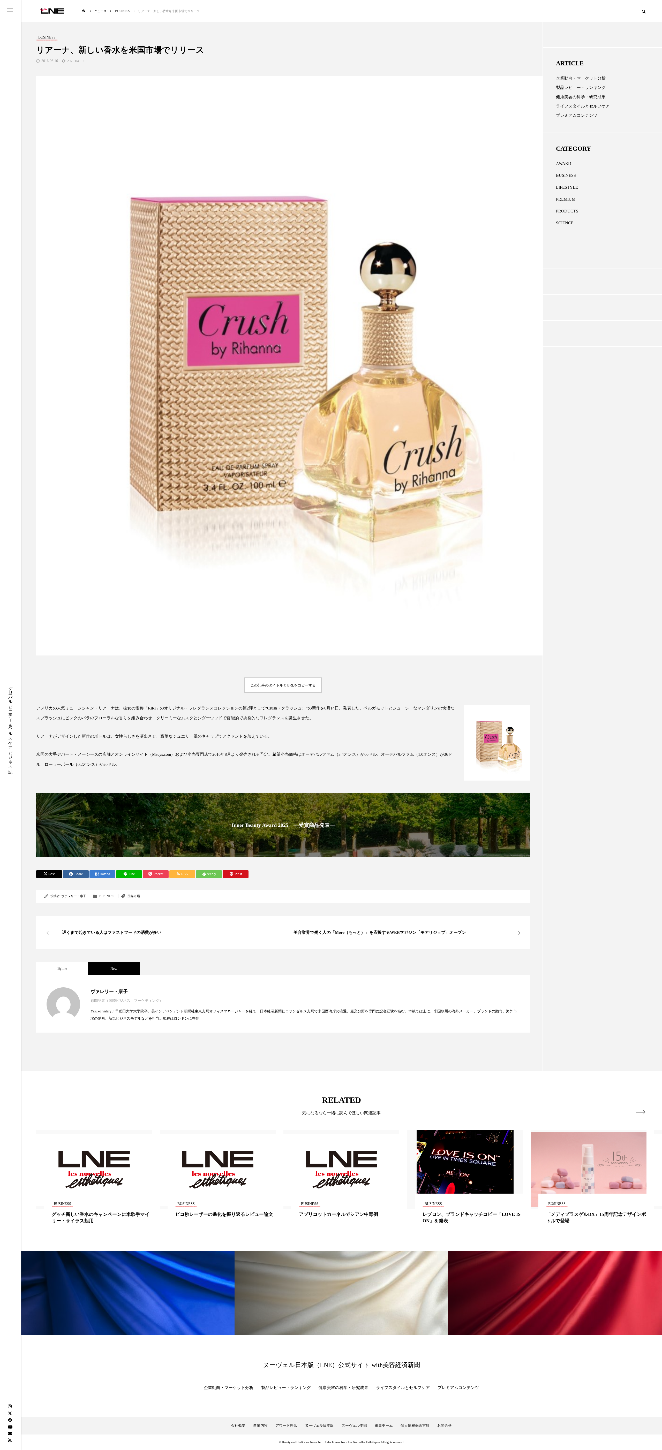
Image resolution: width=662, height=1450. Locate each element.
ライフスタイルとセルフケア (583, 106)
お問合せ (444, 1426)
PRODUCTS (567, 211)
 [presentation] (640, 1112)
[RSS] (10, 1440)
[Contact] (10, 1433)
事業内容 (260, 1426)
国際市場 (133, 896)
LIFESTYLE (567, 187)
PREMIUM (565, 199)
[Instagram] (10, 1407)
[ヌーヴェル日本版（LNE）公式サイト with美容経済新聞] (52, 11)
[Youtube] (10, 1427)
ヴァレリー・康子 (73, 896)
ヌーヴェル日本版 (319, 1426)
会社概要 (238, 1426)
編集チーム (384, 1426)
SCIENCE (565, 223)
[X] (10, 1413)
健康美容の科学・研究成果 (581, 97)
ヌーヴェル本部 (354, 1426)
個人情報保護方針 (415, 1426)
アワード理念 (286, 1426)
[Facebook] (10, 1420)
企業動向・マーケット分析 (581, 78)
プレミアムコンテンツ (576, 115)
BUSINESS (106, 896)
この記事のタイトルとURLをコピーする (283, 685)
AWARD (563, 163)
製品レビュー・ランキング (581, 87)
